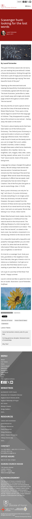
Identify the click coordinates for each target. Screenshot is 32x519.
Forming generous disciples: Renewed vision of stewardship (15, 339)
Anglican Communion (21, 508)
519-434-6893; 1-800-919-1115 (11, 449)
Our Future (4, 362)
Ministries (4, 368)
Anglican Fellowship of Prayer (10, 400)
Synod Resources (6, 423)
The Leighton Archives (8, 379)
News (3, 364)
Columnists (17, 313)
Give (2, 377)
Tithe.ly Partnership (7, 438)
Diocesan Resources (7, 426)
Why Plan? (5, 344)
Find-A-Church (5, 366)
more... (3, 412)
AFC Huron (4, 403)
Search (19, 1)
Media (3, 374)
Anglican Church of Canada (7, 509)
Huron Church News (21, 320)
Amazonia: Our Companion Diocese (11, 395)
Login (13, 515)
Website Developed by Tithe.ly (23, 516)
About (3, 360)
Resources (4, 370)
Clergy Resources (6, 432)
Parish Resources (6, 429)
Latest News (5, 328)
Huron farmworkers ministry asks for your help (15, 333)
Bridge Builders (5, 409)
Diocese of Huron (7, 320)
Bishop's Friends (6, 406)
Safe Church (4, 372)
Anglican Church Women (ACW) (10, 398)
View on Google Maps (8, 473)
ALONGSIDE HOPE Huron (9, 392)
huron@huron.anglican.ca (8, 453)
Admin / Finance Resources (9, 435)
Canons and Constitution (8, 421)
